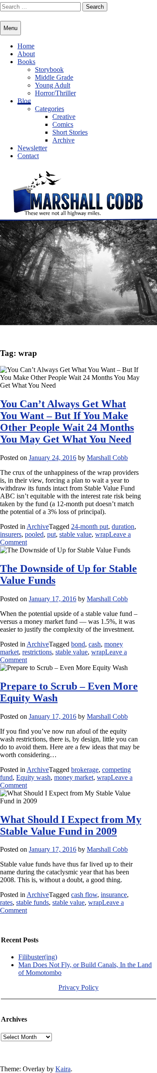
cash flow (84, 894)
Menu (10, 28)
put (51, 534)
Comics (62, 124)
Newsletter (32, 148)
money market (73, 777)
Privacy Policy (78, 987)
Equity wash (33, 777)
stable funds (32, 902)
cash (95, 644)
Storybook (49, 69)
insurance (114, 894)
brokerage (85, 769)
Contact (28, 155)
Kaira (63, 1069)
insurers (10, 534)
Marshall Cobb (107, 457)
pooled (34, 534)
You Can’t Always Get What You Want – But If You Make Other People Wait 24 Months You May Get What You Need (67, 421)
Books (26, 61)
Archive (63, 140)
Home (25, 46)
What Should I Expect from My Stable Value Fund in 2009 (70, 825)
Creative (63, 116)
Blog (24, 101)
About (26, 54)
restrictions (37, 652)
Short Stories (70, 132)
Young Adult (52, 85)
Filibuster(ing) (37, 957)
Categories (49, 108)
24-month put (89, 526)
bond (78, 644)
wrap (102, 534)
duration (123, 526)
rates (6, 902)
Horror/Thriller (55, 93)
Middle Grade (54, 77)
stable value (75, 534)
